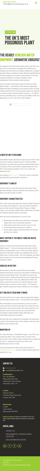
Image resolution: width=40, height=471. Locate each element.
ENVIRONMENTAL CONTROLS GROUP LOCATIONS (19, 435)
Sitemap (6, 463)
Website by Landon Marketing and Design (17, 465)
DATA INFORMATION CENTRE (16, 440)
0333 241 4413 (10, 368)
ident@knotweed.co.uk (8, 350)
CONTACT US (10, 431)
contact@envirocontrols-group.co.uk (15, 4)
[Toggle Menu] (36, 2)
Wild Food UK (13, 175)
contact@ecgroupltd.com (14, 370)
